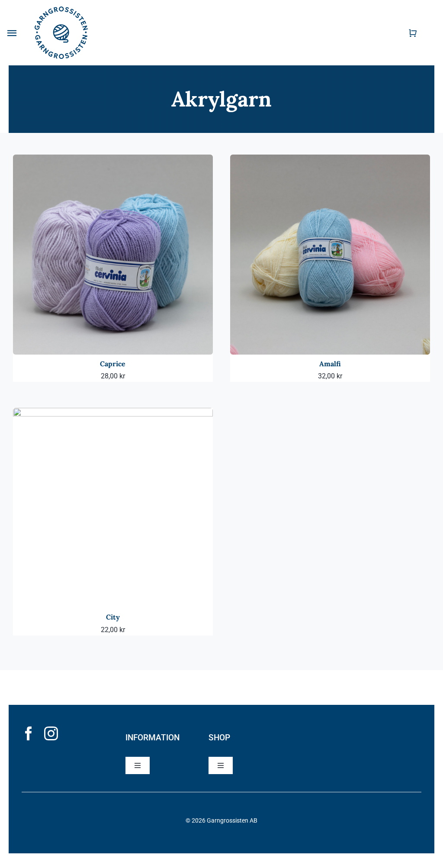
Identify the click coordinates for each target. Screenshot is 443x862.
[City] (113, 414)
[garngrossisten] (61, 10)
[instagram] (51, 733)
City (113, 617)
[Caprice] (113, 160)
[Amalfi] (330, 160)
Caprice (112, 363)
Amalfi (330, 363)
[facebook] (28, 733)
